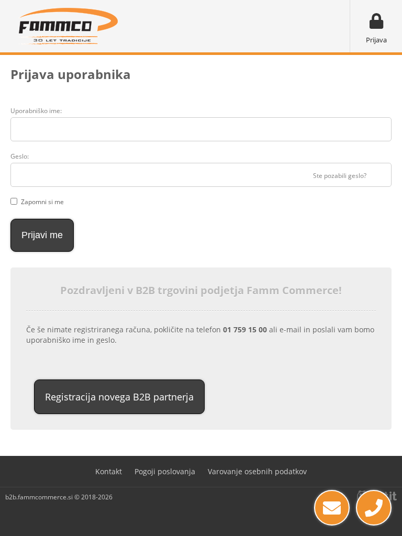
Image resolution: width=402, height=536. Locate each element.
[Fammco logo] (68, 26)
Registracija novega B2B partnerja (119, 396)
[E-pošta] (332, 508)
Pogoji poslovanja (165, 471)
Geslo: (19, 156)
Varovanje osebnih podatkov (257, 471)
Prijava (376, 39)
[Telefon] (374, 508)
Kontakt (108, 471)
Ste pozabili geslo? (339, 175)
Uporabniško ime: (36, 110)
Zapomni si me (42, 201)
